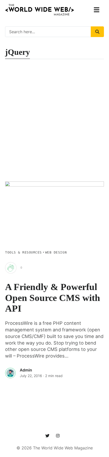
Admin (26, 370)
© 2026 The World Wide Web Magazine (54, 447)
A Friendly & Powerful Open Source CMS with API (52, 298)
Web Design (56, 252)
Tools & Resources (23, 252)
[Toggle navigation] (96, 9)
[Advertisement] (54, 124)
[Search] (97, 31)
